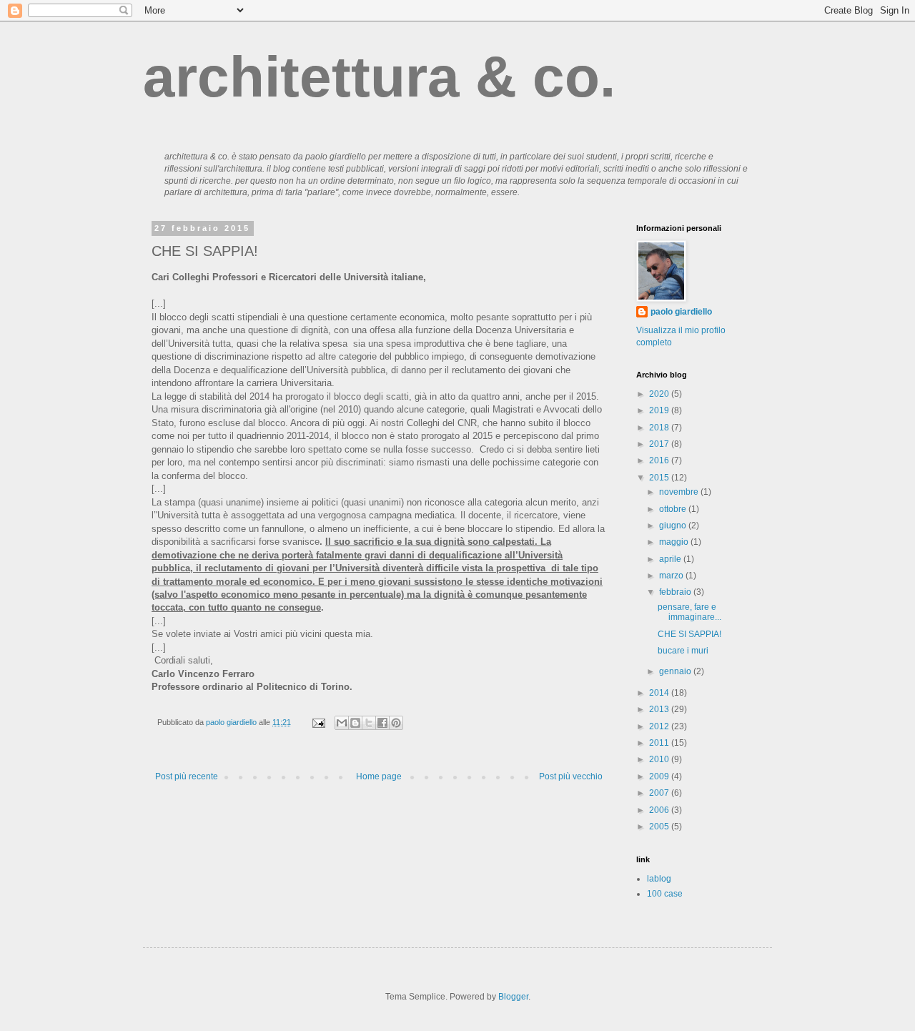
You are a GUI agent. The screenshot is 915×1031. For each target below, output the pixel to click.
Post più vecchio (571, 776)
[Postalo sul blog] (355, 723)
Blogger (513, 997)
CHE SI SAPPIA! (689, 634)
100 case (665, 894)
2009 (660, 776)
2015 (660, 478)
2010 (660, 759)
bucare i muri (683, 651)
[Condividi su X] (369, 723)
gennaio (676, 671)
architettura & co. (379, 77)
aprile (671, 559)
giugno (673, 526)
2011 (660, 743)
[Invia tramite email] (342, 723)
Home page (379, 776)
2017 (660, 444)
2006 (660, 810)
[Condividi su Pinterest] (396, 723)
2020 (660, 394)
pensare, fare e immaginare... (689, 612)
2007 (660, 793)
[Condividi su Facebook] (382, 723)
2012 (660, 726)
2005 (660, 827)
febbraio (676, 592)
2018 (660, 428)
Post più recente (186, 776)
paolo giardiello (681, 312)
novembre (680, 492)
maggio (675, 542)
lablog (659, 879)
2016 (660, 460)
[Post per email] (318, 722)
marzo (672, 576)
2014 (660, 693)
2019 (660, 410)
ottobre (673, 509)
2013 (660, 709)
